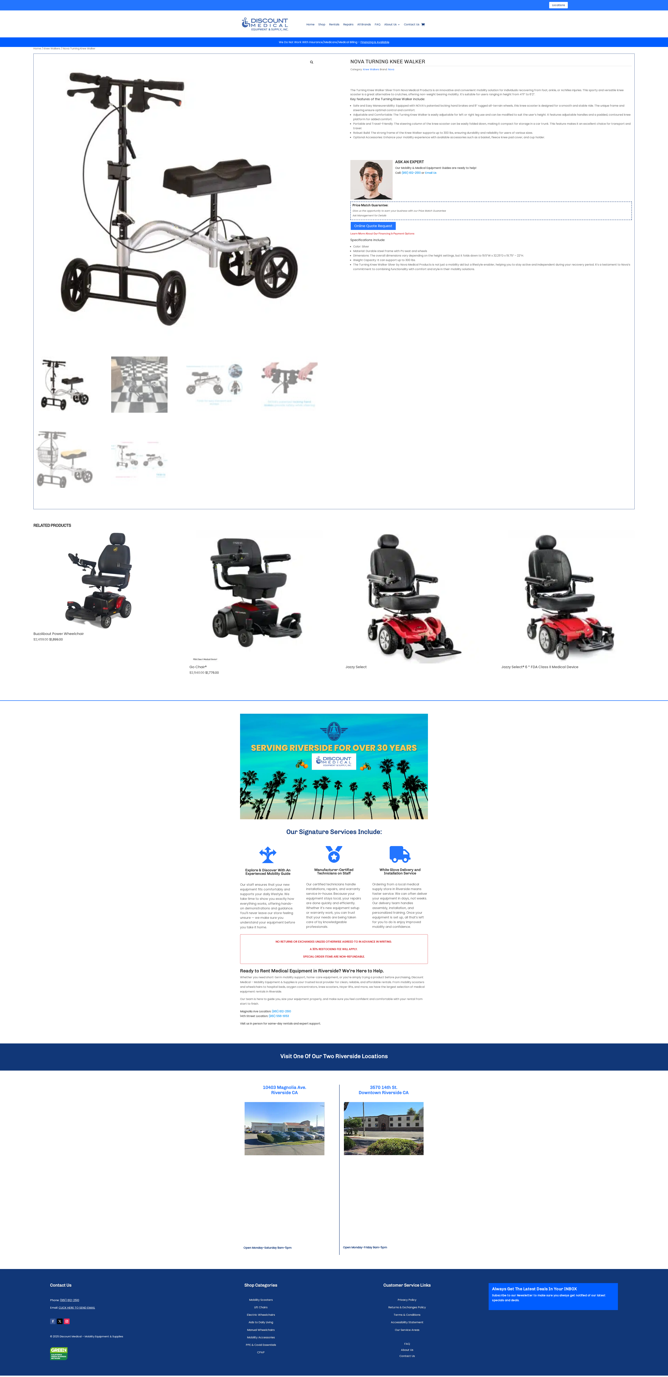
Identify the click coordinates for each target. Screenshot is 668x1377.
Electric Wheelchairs (261, 1315)
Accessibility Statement (407, 1322)
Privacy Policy (407, 1300)
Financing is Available (374, 42)
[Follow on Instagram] (67, 1321)
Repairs (348, 24)
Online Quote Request (373, 225)
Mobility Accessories (261, 1337)
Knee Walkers (52, 48)
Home (310, 24)
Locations (558, 5)
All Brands (364, 24)
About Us (390, 24)
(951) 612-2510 (281, 1011)
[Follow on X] (60, 1321)
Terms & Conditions (407, 1315)
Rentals (334, 24)
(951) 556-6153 (279, 1016)
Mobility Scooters (261, 1300)
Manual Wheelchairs (261, 1330)
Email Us (430, 173)
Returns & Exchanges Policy (407, 1307)
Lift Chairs (261, 1307)
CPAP (261, 1352)
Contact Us (411, 24)
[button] (312, 62)
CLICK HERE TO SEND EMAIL (77, 1308)
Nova (391, 69)
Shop (321, 24)
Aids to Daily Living (261, 1322)
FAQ (377, 24)
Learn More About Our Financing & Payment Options (382, 233)
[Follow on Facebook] (53, 1321)
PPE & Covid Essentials (261, 1345)
